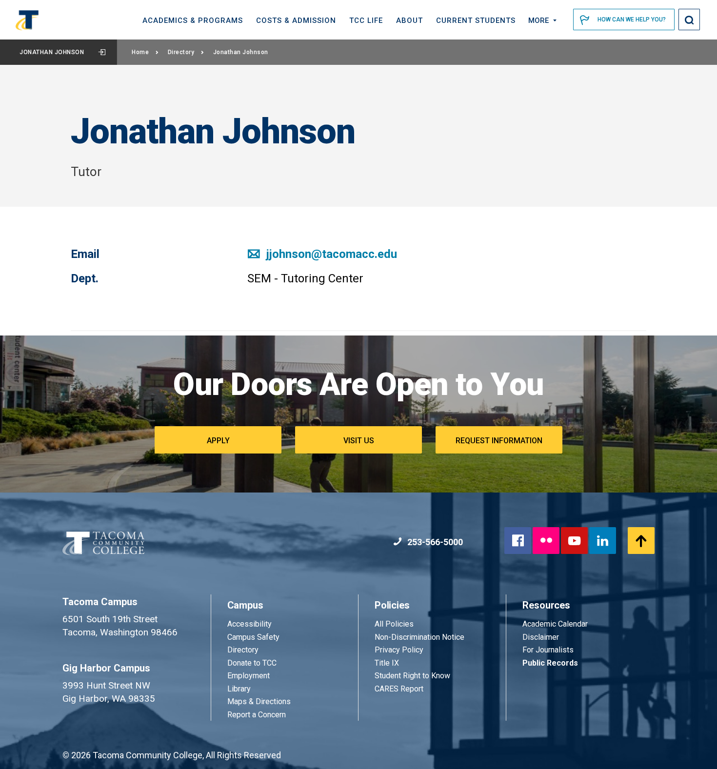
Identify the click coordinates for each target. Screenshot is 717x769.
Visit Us (358, 440)
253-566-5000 (434, 542)
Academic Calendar (555, 624)
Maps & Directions (259, 701)
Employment (248, 675)
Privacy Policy (399, 649)
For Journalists (548, 649)
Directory (181, 52)
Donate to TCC (252, 663)
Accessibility (249, 624)
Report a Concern (256, 714)
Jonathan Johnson (52, 52)
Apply (218, 440)
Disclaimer (540, 637)
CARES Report (399, 688)
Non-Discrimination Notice (419, 637)
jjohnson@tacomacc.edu (330, 254)
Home (140, 52)
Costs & (296, 20)
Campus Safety (253, 637)
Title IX (387, 663)
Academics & (192, 20)
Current (476, 20)
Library (239, 688)
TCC (366, 20)
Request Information (499, 440)
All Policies (395, 624)
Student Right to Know (412, 675)
